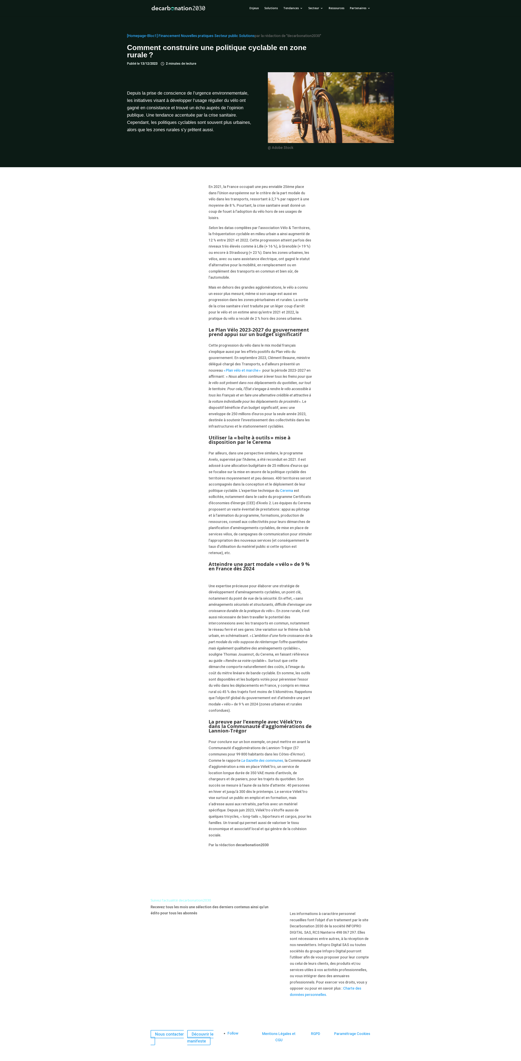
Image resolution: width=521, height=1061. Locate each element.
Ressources (336, 8)
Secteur (313, 8)
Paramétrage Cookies (352, 1034)
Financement (169, 36)
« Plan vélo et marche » (242, 370)
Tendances (291, 8)
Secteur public (226, 36)
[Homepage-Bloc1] (142, 36)
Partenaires (358, 8)
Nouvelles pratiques (197, 36)
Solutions (271, 8)
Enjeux (254, 8)
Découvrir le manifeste (200, 1038)
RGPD (315, 1034)
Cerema (286, 490)
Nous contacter (169, 1034)
